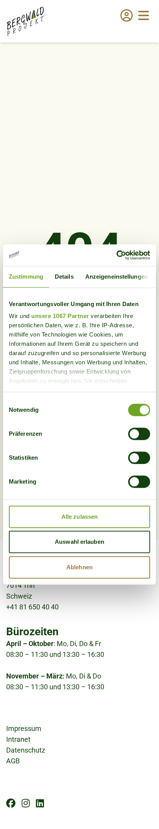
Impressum (23, 728)
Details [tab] (64, 276)
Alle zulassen (79, 516)
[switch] (139, 434)
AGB (13, 761)
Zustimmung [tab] (26, 276)
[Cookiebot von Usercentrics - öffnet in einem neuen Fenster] (116, 255)
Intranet (18, 739)
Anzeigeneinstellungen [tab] (116, 276)
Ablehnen (79, 567)
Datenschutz (25, 750)
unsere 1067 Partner (60, 316)
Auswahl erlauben (79, 541)
